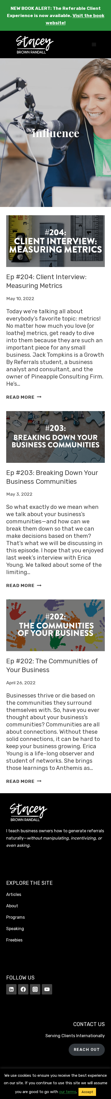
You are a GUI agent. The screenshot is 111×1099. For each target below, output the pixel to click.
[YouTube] (47, 989)
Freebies (14, 940)
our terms (67, 1091)
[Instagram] (35, 989)
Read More (23, 397)
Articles (13, 894)
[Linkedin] (11, 989)
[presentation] (55, 241)
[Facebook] (23, 989)
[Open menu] (94, 45)
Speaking (15, 928)
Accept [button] (87, 1092)
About (12, 905)
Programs (15, 917)
